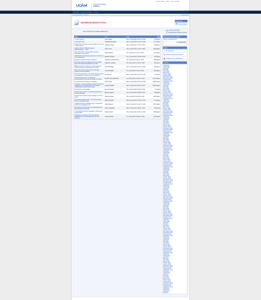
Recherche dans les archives (171, 37)
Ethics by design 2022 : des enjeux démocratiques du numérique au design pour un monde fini (89, 74)
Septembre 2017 (168, 218)
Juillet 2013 (166, 290)
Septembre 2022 (168, 132)
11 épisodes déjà (79, 41)
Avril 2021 (166, 157)
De (105, 37)
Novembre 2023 (168, 112)
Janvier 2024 (167, 109)
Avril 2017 (166, 225)
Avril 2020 (166, 174)
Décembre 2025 (168, 77)
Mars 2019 (166, 192)
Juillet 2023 (166, 118)
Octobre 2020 (167, 165)
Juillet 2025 (166, 84)
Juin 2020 (166, 171)
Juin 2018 (166, 205)
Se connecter (170, 51)
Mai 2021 (165, 155)
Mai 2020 (165, 172)
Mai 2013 (165, 292)
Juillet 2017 (166, 221)
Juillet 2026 (166, 66)
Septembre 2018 (168, 201)
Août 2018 (166, 202)
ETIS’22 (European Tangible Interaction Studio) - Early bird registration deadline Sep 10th (88, 62)
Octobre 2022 (167, 131)
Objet (76, 37)
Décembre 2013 (168, 282)
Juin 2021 (166, 154)
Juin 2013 (166, 291)
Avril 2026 (166, 71)
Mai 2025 (165, 87)
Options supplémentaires (170, 39)
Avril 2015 (166, 259)
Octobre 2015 (167, 251)
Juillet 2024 (166, 101)
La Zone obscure (79, 39)
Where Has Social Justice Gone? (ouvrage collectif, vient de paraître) (87, 70)
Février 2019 (167, 194)
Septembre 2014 (168, 269)
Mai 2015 (165, 258)
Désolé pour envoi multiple (82, 89)
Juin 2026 (166, 68)
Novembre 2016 (168, 232)
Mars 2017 (166, 227)
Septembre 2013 (168, 287)
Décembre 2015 (168, 248)
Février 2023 (167, 125)
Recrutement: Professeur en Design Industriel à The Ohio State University (88, 108)
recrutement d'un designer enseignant (86, 81)
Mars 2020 (166, 175)
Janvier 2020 (167, 178)
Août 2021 (166, 151)
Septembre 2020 (168, 167)
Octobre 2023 (167, 114)
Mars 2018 (166, 209)
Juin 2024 (166, 102)
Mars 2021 (166, 158)
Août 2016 (166, 237)
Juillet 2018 (166, 204)
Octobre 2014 (167, 268)
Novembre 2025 (168, 78)
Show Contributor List (89, 31)
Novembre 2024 (168, 95)
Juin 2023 (166, 119)
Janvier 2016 (167, 247)
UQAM (77, 12)
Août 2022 (166, 134)
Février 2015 (167, 262)
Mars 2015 (166, 261)
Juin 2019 (166, 188)
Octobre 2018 (167, 199)
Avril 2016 (166, 242)
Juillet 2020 (166, 169)
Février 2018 (167, 211)
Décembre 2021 (168, 145)
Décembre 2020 (168, 162)
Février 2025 (167, 91)
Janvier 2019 (167, 195)
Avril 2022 (166, 139)
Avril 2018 (166, 208)
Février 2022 (167, 142)
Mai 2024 (165, 104)
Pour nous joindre (175, 1)
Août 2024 (166, 99)
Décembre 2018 (168, 197)
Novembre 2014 (168, 267)
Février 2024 (167, 108)
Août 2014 (166, 271)
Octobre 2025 (167, 79)
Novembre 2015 (168, 249)
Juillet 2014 (166, 272)
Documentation (182, 24)
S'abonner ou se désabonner (174, 58)
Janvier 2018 (167, 212)
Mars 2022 (166, 141)
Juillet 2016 (166, 238)
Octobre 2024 (167, 97)
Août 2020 (166, 168)
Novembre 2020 (168, 164)
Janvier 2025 (167, 92)
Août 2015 (166, 254)
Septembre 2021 (168, 149)
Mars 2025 (166, 89)
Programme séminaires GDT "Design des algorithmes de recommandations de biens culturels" (87, 116)
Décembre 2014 (168, 265)
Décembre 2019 (168, 179)
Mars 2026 (166, 72)
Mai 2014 (165, 275)
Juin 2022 (166, 137)
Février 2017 (167, 228)
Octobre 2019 (167, 182)
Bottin (167, 1)
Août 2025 (166, 82)
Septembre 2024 (168, 98)
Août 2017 (166, 219)
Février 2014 (167, 279)
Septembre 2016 (168, 235)
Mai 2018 (165, 207)
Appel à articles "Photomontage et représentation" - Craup (85, 48)
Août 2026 (166, 65)
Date (127, 37)
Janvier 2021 (167, 161)
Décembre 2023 (168, 111)
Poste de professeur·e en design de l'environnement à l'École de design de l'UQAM (88, 78)
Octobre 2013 (167, 285)
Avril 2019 (166, 191)
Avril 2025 (166, 88)
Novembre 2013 (168, 284)
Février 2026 (167, 74)
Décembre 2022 (168, 128)
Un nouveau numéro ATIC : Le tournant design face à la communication (88, 100)
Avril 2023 (166, 122)
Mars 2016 (166, 244)
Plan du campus (160, 1)
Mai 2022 (165, 138)
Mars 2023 (166, 124)
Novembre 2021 (168, 147)
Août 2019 (166, 185)
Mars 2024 (166, 107)
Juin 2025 (166, 85)
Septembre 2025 (168, 81)
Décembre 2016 (168, 231)
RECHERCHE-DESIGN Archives (177, 32)
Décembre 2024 (168, 94)
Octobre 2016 (167, 234)
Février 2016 (167, 245)
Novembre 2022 (168, 129)
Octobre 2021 (167, 148)
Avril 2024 (166, 105)
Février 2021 (167, 159)
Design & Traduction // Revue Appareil (86, 59)
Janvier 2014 (167, 281)
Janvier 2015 (167, 264)
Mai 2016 (165, 241)
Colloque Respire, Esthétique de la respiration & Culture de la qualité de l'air (88, 104)
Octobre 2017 (167, 217)
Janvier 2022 (167, 144)
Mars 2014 (166, 278)
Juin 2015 (166, 257)
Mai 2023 (165, 121)
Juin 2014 (166, 274)
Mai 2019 (165, 189)
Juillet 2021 (166, 152)
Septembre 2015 (168, 252)
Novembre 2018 (168, 198)
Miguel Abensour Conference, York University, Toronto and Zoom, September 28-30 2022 (88, 66)
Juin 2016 (166, 239)
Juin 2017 (166, 222)
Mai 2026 (165, 69)
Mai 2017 (165, 224)
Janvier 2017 (167, 229)
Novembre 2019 (168, 181)
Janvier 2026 (167, 75)
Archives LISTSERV (174, 30)
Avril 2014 (166, 277)
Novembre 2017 (168, 215)
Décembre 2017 (168, 214)
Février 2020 (167, 177)
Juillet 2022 (166, 135)
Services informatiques (86, 12)
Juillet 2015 (166, 255)
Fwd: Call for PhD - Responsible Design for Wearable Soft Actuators (87, 52)
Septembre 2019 (168, 184)
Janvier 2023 (167, 127)
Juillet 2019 (166, 187)
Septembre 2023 (168, 115)
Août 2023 (166, 117)
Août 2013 (166, 288)
